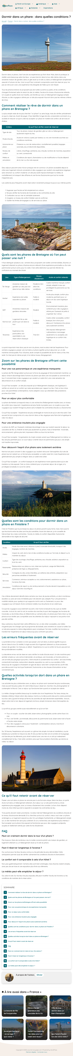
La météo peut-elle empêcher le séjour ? (21, 966)
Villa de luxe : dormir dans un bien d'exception (58, 1010)
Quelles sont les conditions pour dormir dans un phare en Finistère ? (31, 926)
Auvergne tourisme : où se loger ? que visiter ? (11, 1034)
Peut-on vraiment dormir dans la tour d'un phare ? (25, 951)
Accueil (4, 21)
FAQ (9, 946)
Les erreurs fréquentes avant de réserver (22, 931)
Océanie (34, 8)
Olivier (39, 975)
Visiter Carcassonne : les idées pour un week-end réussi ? (36, 1034)
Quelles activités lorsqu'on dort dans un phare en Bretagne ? (28, 936)
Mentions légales (31, 1052)
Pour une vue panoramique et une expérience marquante (27, 907)
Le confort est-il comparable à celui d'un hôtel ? (24, 961)
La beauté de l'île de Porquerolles (11, 1012)
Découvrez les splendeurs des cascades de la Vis (35, 1010)
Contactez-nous (42, 1052)
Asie (56, 4)
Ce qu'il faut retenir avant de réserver (20, 941)
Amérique (42, 4)
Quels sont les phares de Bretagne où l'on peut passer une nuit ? (29, 897)
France (10, 21)
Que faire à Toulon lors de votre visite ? (59, 1035)
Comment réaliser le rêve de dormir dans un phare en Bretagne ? (30, 892)
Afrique (20, 8)
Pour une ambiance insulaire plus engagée (22, 917)
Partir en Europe (24, 4)
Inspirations (48, 8)
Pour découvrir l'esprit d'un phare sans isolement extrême (27, 922)
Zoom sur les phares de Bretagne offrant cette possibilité (27, 902)
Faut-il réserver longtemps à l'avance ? (21, 956)
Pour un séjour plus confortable (18, 912)
